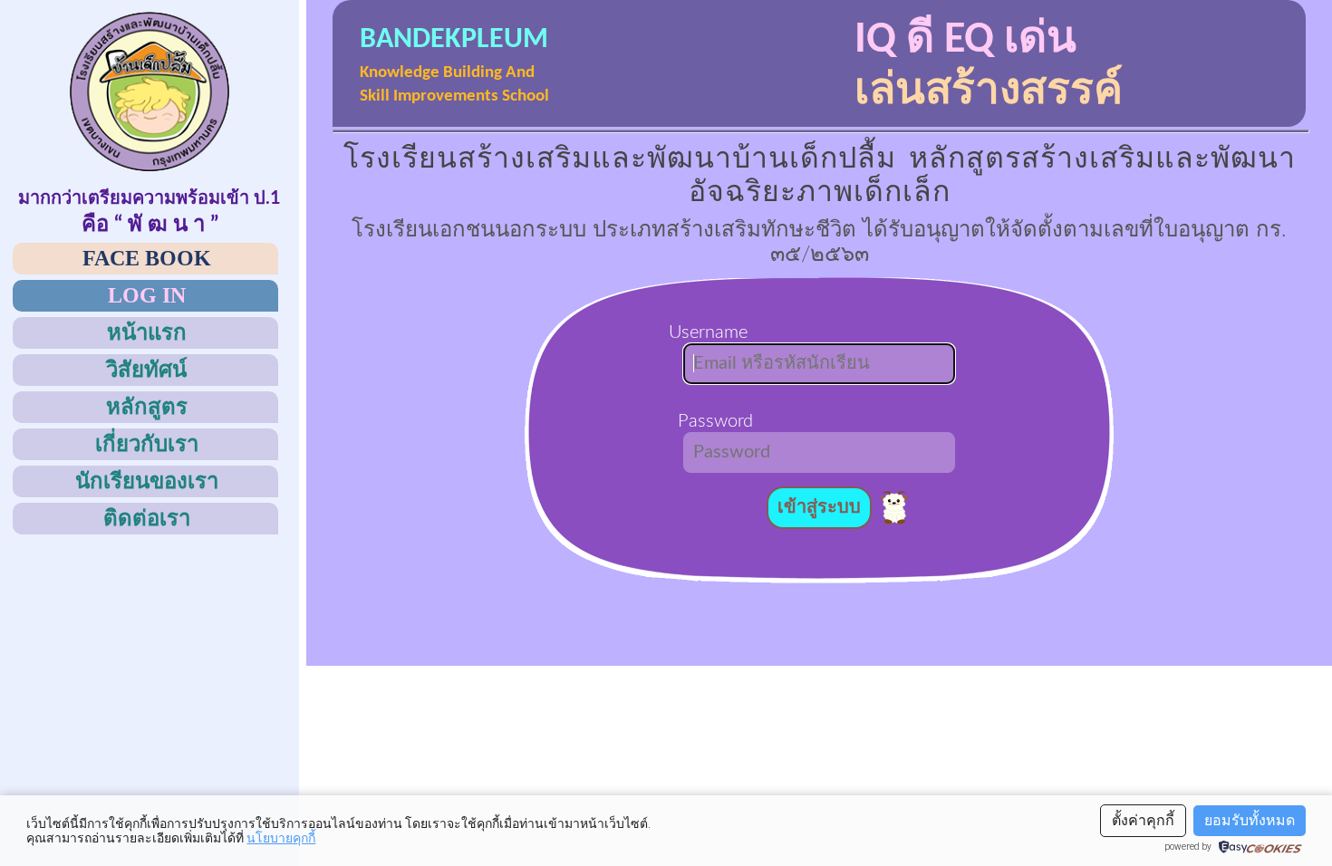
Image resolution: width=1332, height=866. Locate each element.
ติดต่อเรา (146, 518)
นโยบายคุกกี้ (280, 838)
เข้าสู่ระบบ (819, 507)
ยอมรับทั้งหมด (1249, 820)
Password (715, 421)
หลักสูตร (147, 407)
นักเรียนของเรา (146, 481)
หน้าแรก (147, 332)
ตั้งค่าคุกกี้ (1143, 820)
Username (715, 332)
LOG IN (147, 295)
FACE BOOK (146, 258)
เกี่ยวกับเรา (146, 444)
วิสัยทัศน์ (146, 369)
